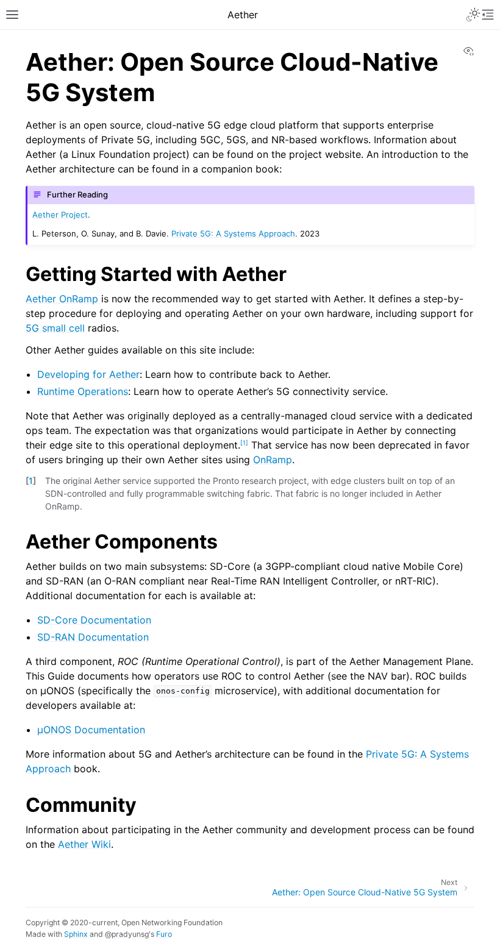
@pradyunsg (127, 934)
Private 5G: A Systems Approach (233, 233)
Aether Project (60, 214)
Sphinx (76, 934)
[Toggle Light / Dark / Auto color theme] (473, 14)
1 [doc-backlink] (31, 480)
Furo (164, 934)
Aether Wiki (84, 844)
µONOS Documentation (91, 729)
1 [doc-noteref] (244, 442)
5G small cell (55, 328)
